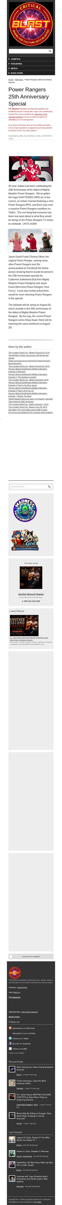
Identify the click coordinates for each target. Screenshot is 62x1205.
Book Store (17, 73)
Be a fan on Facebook (21, 1043)
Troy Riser (37, 1202)
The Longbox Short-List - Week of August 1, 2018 (28, 404)
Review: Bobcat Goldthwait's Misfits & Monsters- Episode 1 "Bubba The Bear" (27, 394)
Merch (14, 68)
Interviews (20, 1186)
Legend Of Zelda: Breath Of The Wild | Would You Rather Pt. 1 (33, 1138)
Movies (18, 1170)
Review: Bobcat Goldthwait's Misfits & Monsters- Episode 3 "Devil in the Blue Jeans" (27, 383)
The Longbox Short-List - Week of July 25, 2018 (27, 407)
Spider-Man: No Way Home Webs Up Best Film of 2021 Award (35, 1163)
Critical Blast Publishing (24, 1105)
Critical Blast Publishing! (29, 1012)
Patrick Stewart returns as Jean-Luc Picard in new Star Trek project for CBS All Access (30, 400)
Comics (19, 1123)
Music (36, 1105)
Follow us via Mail (19, 1048)
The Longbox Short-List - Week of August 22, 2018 (29, 366)
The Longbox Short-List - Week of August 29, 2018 (29, 352)
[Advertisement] (31, 450)
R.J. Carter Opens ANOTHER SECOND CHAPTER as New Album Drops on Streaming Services (29, 639)
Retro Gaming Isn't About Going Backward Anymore (35, 1068)
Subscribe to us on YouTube (23, 1033)
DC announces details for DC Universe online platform (30, 412)
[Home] (31, 23)
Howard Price (22, 987)
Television (19, 79)
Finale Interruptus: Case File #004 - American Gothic (32, 1082)
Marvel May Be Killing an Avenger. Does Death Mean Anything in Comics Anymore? (34, 1116)
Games (19, 1074)
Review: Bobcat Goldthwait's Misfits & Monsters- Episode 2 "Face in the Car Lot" (27, 389)
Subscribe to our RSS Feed (23, 1028)
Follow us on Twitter (20, 1038)
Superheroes (27, 1156)
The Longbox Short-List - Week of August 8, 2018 (28, 379)
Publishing (16, 63)
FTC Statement (15, 997)
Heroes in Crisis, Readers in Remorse (33, 1151)
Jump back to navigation (31, 956)
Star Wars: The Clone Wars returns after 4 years (27, 409)
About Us (16, 992)
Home (10, 79)
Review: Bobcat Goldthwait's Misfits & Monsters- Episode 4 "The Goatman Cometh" (27, 375)
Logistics (15, 59)
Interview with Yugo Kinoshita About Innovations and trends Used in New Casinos (32, 1179)
